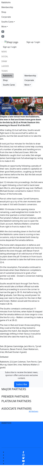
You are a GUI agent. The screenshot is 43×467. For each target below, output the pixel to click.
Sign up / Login (33, 42)
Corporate (6, 17)
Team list (6, 98)
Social (4, 56)
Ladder (5, 66)
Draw (4, 61)
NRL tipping (31, 438)
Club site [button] (7, 414)
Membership (7, 7)
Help (20, 433)
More (3, 26)
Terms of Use (13, 428)
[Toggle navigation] (3, 42)
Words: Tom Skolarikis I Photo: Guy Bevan (20, 111)
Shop (3, 12)
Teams (4, 71)
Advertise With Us (14, 438)
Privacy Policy (29, 428)
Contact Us (31, 433)
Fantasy (21, 443)
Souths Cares (7, 21)
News (4, 51)
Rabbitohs (6, 2)
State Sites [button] (8, 419)
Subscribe (21, 384)
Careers (10, 433)
